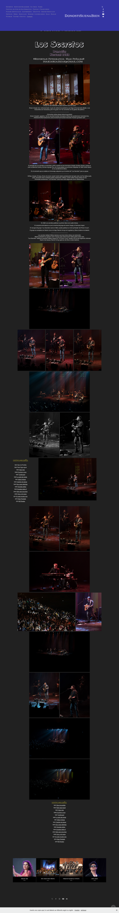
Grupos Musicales (48, 12)
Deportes (9, 7)
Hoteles (9, 14)
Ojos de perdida (60, 805)
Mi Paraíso (22, 501)
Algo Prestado (22, 499)
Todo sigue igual (61, 808)
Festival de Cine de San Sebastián (19, 9)
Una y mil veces (22, 494)
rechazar (83, 910)
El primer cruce (22, 472)
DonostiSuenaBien (82, 16)
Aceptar (77, 910)
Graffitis (36, 12)
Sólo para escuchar (22, 491)
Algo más (22, 470)
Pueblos (9, 16)
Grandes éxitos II (22, 489)
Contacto (29, 16)
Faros (40, 7)
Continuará (22, 474)
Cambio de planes (22, 482)
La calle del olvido (22, 477)
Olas (48, 14)
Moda (16, 14)
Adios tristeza (22, 479)
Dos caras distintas (22, 484)
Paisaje (53, 14)
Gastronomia (27, 12)
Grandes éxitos (22, 487)
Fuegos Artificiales (13, 12)
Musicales (23, 14)
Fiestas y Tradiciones (41, 9)
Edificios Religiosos (21, 7)
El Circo (33, 7)
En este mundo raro (21, 496)
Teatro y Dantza (19, 16)
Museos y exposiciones (36, 14)
